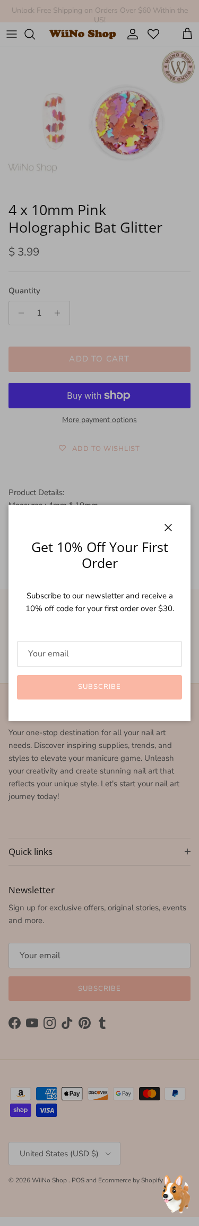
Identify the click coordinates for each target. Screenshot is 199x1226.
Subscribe (99, 687)
